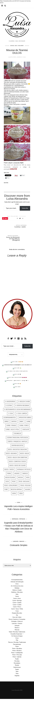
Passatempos (17, 644)
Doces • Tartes (9, 469)
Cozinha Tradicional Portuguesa (17, 437)
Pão (17, 640)
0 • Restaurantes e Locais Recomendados (17, 409)
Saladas (27, 489)
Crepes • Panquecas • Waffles (17, 441)
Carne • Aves (17, 598)
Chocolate (25, 429)
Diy (17, 615)
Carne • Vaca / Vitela (17, 609)
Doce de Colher (17, 45)
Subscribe (25, 208)
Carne (28, 421)
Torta (17, 673)
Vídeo (21, 493)
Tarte (17, 671)
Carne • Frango (11, 425)
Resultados (17, 663)
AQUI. (22, 162)
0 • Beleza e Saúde (24, 401)
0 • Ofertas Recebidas (22, 405)
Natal (28, 477)
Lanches (16, 473)
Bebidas (17, 588)
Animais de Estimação (17, 581)
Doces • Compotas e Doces (17, 461)
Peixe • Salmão (17, 657)
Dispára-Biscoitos (17, 445)
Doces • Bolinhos (11, 453)
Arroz (6, 421)
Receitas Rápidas (16, 489)
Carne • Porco (24, 425)
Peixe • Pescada (25, 485)
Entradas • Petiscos (18, 519)
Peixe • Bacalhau (24, 481)
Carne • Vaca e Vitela (12, 429)
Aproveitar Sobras (25, 417)
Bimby (21, 421)
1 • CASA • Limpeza (21, 413)
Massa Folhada (10, 477)
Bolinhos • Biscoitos (17, 592)
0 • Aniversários (10, 401)
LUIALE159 (13, 169)
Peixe (14, 481)
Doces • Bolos (24, 453)
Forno (9, 473)
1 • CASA (10, 413)
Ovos (7, 481)
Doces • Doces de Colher (12, 216)
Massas (20, 477)
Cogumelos (17, 433)
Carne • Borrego (17, 600)
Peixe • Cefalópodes (10, 485)
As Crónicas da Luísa (17, 586)
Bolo (17, 594)
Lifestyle (17, 625)
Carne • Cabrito (17, 602)
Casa (18, 502)
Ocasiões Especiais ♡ (17, 634)
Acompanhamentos (10, 417)
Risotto (17, 665)
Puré (6, 489)
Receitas (17, 661)
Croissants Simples (18, 545)
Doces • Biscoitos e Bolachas (17, 449)
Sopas (14, 493)
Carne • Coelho (17, 604)
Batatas (14, 421)
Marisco (25, 473)
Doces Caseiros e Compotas (17, 619)
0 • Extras (9, 405)
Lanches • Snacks (18, 541)
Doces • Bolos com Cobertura (17, 457)
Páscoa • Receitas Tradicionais (17, 642)
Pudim (17, 659)
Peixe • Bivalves (17, 650)
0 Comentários (23, 216)
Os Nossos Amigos (17, 636)
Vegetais (17, 675)
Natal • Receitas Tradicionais (17, 632)
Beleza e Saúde (17, 590)
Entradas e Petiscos (24, 469)
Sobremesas (17, 667)
